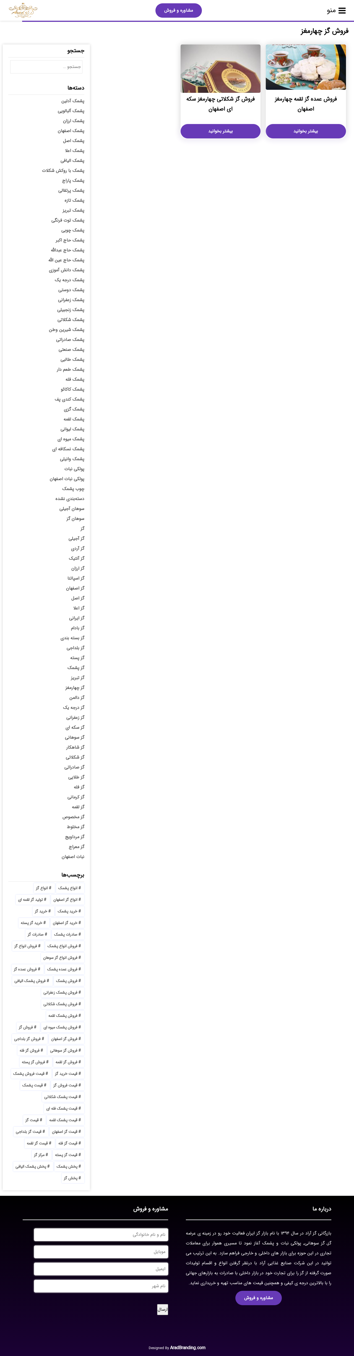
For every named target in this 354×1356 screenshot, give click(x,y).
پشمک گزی (74, 409)
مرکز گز (39, 1155)
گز (82, 528)
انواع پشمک (67, 888)
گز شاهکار (75, 747)
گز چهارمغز (75, 687)
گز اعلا (78, 608)
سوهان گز (75, 518)
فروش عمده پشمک (62, 969)
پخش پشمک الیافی (30, 1166)
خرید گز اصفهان (65, 923)
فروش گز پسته (33, 1062)
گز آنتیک (76, 558)
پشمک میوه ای (71, 439)
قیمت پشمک (32, 1085)
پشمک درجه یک (69, 280)
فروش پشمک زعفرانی (60, 992)
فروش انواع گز (25, 946)
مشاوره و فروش (178, 10)
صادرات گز (36, 934)
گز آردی (77, 548)
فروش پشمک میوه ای (60, 1027)
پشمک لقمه (74, 419)
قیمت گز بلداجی (28, 1132)
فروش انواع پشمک (62, 946)
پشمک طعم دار (70, 369)
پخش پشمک (67, 1166)
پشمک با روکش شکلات (63, 170)
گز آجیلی (76, 538)
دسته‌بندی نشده (70, 498)
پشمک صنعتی (71, 349)
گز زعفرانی (75, 717)
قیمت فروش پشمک (29, 1074)
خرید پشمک (67, 911)
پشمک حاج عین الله (66, 260)
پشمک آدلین (72, 101)
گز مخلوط (75, 826)
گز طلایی (76, 777)
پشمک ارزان (73, 120)
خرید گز (41, 911)
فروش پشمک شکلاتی (60, 1004)
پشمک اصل (73, 140)
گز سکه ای (75, 727)
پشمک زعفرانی (71, 299)
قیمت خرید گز (66, 1074)
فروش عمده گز (25, 969)
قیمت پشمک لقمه (63, 1120)
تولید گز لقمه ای (30, 900)
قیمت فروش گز (65, 1085)
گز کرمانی (75, 797)
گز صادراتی (74, 767)
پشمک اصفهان (71, 130)
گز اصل (77, 598)
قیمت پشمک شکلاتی (60, 1097)
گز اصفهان (75, 588)
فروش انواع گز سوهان (60, 958)
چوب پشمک (73, 488)
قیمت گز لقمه (37, 1143)
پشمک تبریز (73, 210)
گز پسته (77, 657)
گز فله (79, 787)
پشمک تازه (74, 200)
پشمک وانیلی (72, 458)
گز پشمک (75, 667)
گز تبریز (77, 677)
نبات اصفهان (73, 856)
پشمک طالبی (72, 359)
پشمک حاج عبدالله (67, 250)
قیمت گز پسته (66, 1155)
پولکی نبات (74, 468)
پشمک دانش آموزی (66, 270)
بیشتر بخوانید (305, 131)
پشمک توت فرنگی (67, 220)
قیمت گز (32, 1120)
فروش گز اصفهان (64, 1039)
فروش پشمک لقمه (62, 1016)
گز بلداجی (75, 647)
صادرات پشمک (65, 934)
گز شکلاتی (75, 757)
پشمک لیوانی (72, 429)
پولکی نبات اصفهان (67, 478)
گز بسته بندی (72, 637)
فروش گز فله (30, 1050)
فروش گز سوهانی (63, 1050)
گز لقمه (78, 807)
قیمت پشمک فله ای (61, 1108)
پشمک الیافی (72, 160)
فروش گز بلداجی (27, 1039)
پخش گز (70, 1178)
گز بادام (77, 628)
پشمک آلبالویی (71, 110)
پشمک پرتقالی (71, 190)
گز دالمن (76, 697)
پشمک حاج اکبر (70, 240)
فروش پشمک (66, 981)
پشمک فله (75, 379)
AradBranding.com (187, 1347)
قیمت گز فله (67, 1143)
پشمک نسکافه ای (68, 449)
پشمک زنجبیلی (70, 309)
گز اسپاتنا (75, 578)
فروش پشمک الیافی (30, 981)
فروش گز (26, 1027)
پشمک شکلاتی (71, 319)
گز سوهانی (74, 737)
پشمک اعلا (74, 150)
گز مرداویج (74, 836)
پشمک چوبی (72, 230)
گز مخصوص (73, 816)
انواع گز (42, 888)
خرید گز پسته (31, 923)
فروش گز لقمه (66, 1062)
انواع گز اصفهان (65, 900)
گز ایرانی (76, 618)
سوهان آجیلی (71, 508)
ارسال (163, 1309)
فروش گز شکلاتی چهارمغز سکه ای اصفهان (220, 104)
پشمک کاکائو (72, 389)
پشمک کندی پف (69, 399)
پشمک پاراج (73, 180)
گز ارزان (77, 568)
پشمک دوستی (71, 289)
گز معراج (76, 846)
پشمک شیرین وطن (66, 329)
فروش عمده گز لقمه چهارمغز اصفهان (306, 104)
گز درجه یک (73, 707)
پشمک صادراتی (70, 339)
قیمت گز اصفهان (64, 1132)
